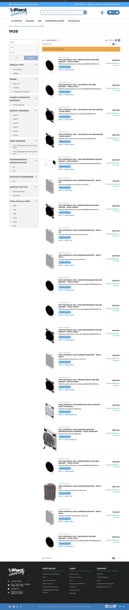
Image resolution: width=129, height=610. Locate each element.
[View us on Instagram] (17, 606)
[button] (24, 141)
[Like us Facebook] (10, 606)
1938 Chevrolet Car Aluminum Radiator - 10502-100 (79, 487)
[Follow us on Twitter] (21, 606)
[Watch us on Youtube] (13, 606)
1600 (14, 210)
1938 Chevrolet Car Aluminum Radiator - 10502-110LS (79, 512)
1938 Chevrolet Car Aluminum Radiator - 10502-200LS (79, 356)
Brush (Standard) (18, 191)
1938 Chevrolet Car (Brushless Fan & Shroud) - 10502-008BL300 (79, 405)
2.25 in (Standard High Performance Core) (25, 147)
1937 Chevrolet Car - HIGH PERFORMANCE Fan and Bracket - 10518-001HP (80, 306)
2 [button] (115, 558)
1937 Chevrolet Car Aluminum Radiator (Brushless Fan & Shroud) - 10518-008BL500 (78, 430)
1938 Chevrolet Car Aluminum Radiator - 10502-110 (79, 231)
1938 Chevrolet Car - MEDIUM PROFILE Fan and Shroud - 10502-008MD (78, 381)
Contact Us (15, 589)
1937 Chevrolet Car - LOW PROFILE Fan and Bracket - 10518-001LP (77, 537)
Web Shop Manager (84, 606)
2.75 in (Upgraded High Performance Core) (25, 153)
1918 (14, 214)
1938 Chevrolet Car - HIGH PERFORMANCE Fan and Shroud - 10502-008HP (80, 331)
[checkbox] (10, 146)
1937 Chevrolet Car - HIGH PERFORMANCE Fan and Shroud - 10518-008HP (80, 160)
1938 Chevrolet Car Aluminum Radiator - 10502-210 (79, 181)
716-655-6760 (16, 581)
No (14, 167)
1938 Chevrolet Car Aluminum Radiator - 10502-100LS (79, 256)
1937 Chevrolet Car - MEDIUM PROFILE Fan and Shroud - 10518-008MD (78, 206)
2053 (15, 218)
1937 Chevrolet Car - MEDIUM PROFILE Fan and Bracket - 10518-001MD (78, 462)
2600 (15, 222)
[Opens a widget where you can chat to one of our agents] (122, 606)
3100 (14, 226)
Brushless (16, 195)
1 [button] (113, 558)
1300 (14, 206)
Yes (14, 171)
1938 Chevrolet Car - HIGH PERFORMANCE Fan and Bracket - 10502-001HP (80, 281)
